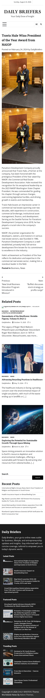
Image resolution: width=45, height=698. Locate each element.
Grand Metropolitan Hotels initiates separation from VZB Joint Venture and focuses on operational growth (22, 506)
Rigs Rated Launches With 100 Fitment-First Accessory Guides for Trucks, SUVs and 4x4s (21, 500)
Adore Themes (26, 694)
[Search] (41, 24)
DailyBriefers (36, 49)
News (22, 268)
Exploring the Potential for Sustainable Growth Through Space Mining (19, 441)
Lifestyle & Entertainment (12, 313)
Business (15, 268)
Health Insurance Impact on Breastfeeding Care (19, 494)
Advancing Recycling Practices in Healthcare (22, 379)
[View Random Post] (36, 24)
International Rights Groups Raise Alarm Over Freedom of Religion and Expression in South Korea (22, 489)
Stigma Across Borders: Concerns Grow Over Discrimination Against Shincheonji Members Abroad (26, 636)
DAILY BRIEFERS (22, 11)
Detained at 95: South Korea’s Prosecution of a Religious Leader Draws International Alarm (26, 653)
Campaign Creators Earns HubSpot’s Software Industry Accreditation (27, 663)
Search (5, 474)
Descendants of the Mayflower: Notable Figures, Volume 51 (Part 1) (19, 317)
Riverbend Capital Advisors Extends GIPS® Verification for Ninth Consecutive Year (20, 605)
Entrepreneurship (17, 311)
